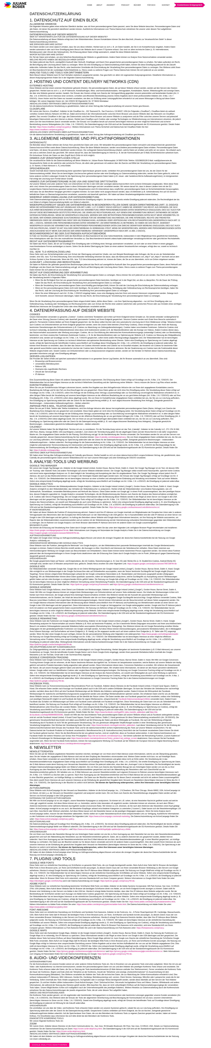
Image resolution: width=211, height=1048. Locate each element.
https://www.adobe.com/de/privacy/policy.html (48, 907)
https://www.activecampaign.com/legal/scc (51, 829)
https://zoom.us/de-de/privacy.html (87, 1029)
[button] (188, 5)
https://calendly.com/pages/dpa (46, 450)
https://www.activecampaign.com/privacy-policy (54, 819)
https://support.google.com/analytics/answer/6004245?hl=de (54, 533)
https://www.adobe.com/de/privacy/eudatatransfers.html (152, 902)
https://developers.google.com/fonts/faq (46, 881)
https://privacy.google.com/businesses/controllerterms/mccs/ (134, 507)
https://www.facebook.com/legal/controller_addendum (113, 725)
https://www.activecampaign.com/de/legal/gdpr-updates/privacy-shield (101, 829)
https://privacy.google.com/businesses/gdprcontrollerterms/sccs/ (135, 951)
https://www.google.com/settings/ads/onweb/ (159, 634)
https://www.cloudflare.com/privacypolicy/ (54, 127)
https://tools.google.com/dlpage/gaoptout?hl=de (49, 530)
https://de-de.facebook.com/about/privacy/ (105, 736)
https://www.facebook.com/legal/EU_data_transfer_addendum (120, 712)
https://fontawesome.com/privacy (150, 928)
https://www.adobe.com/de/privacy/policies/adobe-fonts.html (101, 904)
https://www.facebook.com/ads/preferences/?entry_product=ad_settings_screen (104, 738)
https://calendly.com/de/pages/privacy (110, 437)
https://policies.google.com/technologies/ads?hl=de (51, 644)
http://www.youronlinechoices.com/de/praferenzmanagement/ (66, 744)
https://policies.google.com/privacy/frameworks (89, 584)
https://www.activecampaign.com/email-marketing (109, 816)
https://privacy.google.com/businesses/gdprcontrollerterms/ (80, 951)
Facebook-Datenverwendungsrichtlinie (134, 699)
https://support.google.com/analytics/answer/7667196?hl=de (152, 564)
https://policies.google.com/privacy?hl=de (47, 681)
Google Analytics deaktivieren (49, 1045)
